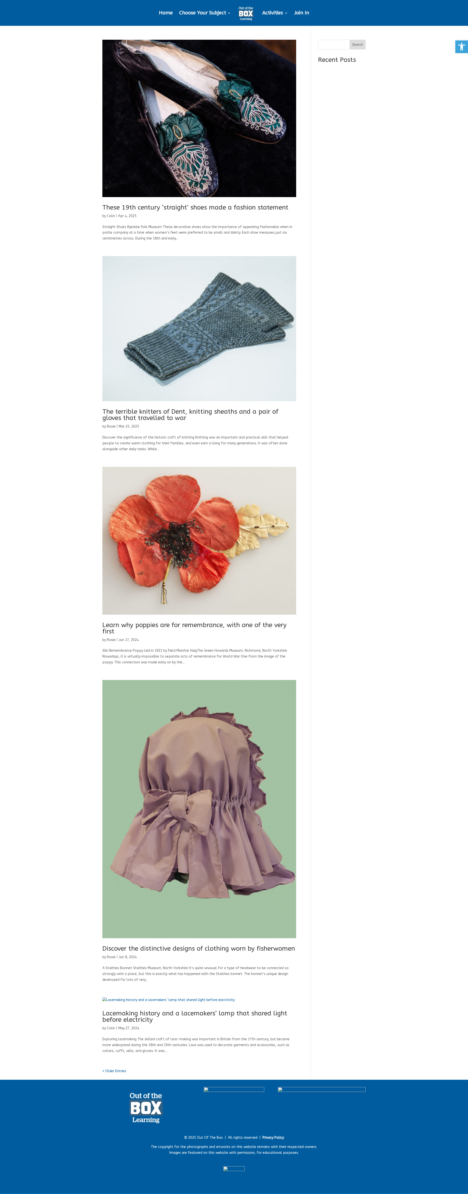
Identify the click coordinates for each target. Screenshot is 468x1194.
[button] (461, 46)
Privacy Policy (273, 1138)
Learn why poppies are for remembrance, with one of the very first (194, 628)
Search (357, 45)
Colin (111, 216)
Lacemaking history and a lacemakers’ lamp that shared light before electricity (194, 1016)
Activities (272, 13)
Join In (301, 13)
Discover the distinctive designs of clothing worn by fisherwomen (198, 948)
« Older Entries (114, 1071)
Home (166, 13)
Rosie (111, 426)
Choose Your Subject (202, 13)
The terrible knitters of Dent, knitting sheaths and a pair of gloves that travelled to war (190, 415)
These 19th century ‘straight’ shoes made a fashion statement (195, 207)
